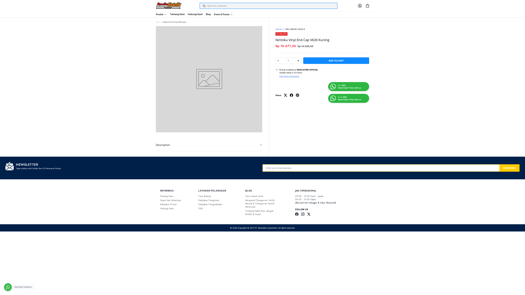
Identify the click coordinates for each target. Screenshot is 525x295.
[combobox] (268, 6)
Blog (208, 14)
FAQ (200, 208)
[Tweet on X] (285, 95)
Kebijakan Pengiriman (208, 200)
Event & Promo (221, 14)
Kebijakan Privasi (168, 204)
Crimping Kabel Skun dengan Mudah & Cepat (259, 212)
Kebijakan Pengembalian (210, 204)
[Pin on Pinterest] (297, 95)
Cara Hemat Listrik (254, 196)
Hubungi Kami (195, 14)
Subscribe (509, 168)
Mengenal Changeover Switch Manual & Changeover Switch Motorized (260, 203)
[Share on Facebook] (291, 95)
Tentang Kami (177, 14)
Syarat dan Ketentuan (170, 200)
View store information (289, 76)
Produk (159, 14)
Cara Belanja (204, 196)
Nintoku (278, 29)
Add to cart (336, 60)
